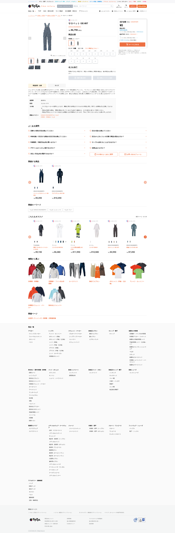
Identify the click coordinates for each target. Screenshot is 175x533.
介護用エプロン (53, 458)
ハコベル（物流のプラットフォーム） (63, 512)
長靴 (30, 401)
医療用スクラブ (32, 425)
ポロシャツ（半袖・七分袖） (57, 339)
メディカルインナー (55, 475)
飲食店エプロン (93, 331)
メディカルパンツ (54, 441)
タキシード (32, 339)
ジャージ (71, 425)
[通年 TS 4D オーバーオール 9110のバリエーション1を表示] (34, 242)
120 (83, 51)
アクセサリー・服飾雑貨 (35, 480)
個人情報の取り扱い (94, 521)
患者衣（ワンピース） (55, 447)
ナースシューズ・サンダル (56, 467)
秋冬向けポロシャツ (34, 409)
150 (101, 51)
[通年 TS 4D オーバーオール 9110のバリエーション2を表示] (37, 242)
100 (71, 51)
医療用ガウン (53, 450)
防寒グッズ (32, 486)
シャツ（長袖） (53, 342)
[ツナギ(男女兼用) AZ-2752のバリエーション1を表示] (72, 242)
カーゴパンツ (33, 386)
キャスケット (113, 375)
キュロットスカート (115, 434)
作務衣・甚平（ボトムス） (97, 431)
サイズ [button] (57, 85)
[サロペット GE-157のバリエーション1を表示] (109, 242)
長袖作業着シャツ (34, 412)
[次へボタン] (64, 38)
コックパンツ (93, 372)
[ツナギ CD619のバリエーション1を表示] (90, 242)
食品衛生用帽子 (113, 389)
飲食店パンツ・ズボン (95, 370)
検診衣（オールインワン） (56, 455)
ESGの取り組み (48, 526)
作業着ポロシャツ (54, 356)
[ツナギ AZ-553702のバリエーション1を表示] (53, 242)
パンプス (132, 428)
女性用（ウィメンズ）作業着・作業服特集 (42, 318)
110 (77, 51)
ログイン (133, 6)
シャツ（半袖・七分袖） (56, 345)
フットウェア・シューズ (136, 425)
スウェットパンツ (74, 342)
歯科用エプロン (53, 461)
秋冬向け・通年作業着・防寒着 (37, 370)
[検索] (111, 6)
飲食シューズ (132, 370)
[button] (32, 11)
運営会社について (49, 518)
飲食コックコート (73, 370)
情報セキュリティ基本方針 (51, 523)
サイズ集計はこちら (91, 48)
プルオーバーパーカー (75, 333)
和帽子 (111, 384)
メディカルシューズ (55, 464)
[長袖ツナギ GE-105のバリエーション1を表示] (127, 242)
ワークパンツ (33, 389)
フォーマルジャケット (35, 336)
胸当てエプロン (93, 333)
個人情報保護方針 (71, 521)
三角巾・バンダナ (114, 381)
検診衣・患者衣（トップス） (57, 439)
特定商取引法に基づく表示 (51, 521)
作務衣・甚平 (92, 425)
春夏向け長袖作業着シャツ (137, 339)
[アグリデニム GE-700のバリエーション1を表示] (53, 187)
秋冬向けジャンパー (34, 381)
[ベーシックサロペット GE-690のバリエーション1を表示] (34, 187)
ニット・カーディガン (55, 353)
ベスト (31, 342)
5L (95, 58)
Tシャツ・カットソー (55, 333)
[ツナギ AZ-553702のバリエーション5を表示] (63, 242)
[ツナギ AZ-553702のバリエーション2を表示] (56, 242)
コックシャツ (73, 372)
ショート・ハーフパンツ (56, 378)
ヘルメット (32, 403)
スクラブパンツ (33, 431)
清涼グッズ (32, 489)
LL (77, 58)
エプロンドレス (93, 339)
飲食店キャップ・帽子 (115, 370)
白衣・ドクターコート (55, 430)
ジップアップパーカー (75, 336)
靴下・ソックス (134, 431)
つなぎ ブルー (68, 210)
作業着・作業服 (45, 117)
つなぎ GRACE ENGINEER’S (37, 210)
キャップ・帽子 (113, 331)
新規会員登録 (142, 6)
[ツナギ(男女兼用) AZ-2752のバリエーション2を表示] (74, 242)
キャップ (112, 333)
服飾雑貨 (31, 497)
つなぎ (57, 115)
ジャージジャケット (75, 428)
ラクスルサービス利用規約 (95, 518)
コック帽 (112, 386)
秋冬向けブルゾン (34, 378)
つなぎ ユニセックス (55, 210)
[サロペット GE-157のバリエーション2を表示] (111, 242)
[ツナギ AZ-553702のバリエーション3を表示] (58, 242)
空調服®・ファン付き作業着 (138, 333)
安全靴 (31, 398)
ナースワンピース (54, 472)
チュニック (52, 436)
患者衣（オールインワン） (56, 453)
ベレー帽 (112, 378)
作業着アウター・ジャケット (138, 336)
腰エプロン (92, 336)
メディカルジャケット (55, 433)
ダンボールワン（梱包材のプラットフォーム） (90, 512)
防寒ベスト (32, 420)
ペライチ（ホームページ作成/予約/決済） (115, 512)
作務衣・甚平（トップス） (97, 428)
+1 (65, 241)
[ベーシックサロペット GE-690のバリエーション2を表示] (37, 187)
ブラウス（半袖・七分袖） (56, 350)
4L (89, 58)
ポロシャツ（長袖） (55, 336)
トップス (51, 331)
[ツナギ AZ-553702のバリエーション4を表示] (61, 242)
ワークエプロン (33, 395)
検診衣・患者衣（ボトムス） (57, 444)
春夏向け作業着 (133, 331)
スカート (112, 428)
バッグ (31, 483)
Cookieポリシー (71, 523)
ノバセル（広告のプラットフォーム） (37, 512)
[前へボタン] (29, 38)
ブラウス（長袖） (54, 348)
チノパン (51, 375)
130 (89, 51)
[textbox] (93, 6)
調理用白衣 (72, 375)
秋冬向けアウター (34, 406)
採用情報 (69, 518)
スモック (132, 354)
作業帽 (31, 417)
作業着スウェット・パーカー (37, 384)
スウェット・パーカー (74, 331)
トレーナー (72, 339)
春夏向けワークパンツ (136, 365)
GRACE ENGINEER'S (47, 115)
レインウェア (33, 375)
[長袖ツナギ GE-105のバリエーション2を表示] (130, 242)
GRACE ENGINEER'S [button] (74, 26)
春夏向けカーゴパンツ (136, 357)
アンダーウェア (33, 392)
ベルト (31, 494)
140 (95, 51)
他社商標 (91, 523)
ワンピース (112, 431)
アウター (30, 331)
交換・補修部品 (33, 500)
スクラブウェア (33, 428)
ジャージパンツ (73, 431)
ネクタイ (31, 491)
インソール (32, 415)
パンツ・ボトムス (53, 370)
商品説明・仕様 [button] (37, 85)
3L (83, 58)
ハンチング (112, 372)
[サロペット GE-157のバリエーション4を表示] (116, 242)
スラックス (52, 372)
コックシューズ (134, 372)
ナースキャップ (53, 470)
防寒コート (32, 372)
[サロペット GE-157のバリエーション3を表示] (114, 242)
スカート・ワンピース (115, 425)
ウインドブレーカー (34, 333)
